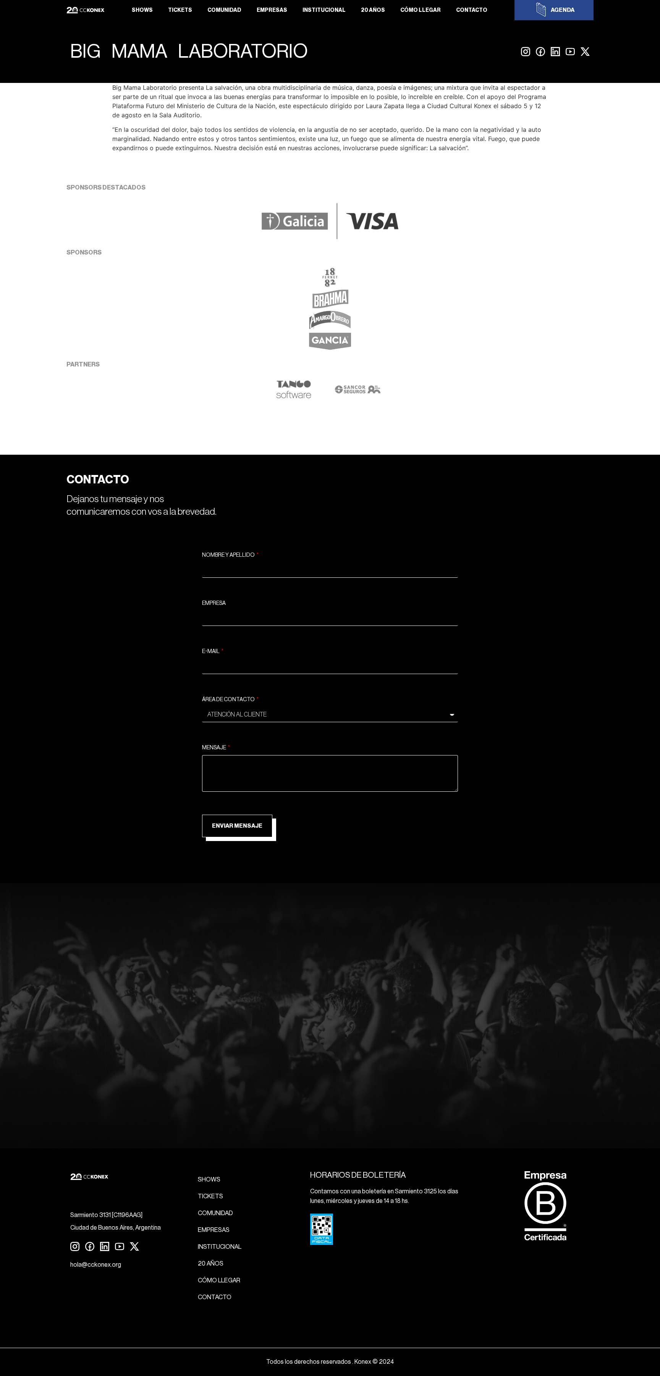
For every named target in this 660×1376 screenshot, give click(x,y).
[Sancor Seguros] (357, 396)
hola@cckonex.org (95, 1265)
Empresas (272, 10)
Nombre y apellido (229, 555)
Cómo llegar (420, 10)
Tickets (180, 10)
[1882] (330, 284)
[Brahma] (330, 306)
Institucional (324, 10)
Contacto (471, 10)
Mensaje (214, 747)
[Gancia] (330, 349)
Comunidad (224, 10)
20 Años (373, 10)
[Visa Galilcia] (330, 237)
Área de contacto (229, 699)
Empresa (214, 603)
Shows (142, 10)
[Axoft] (293, 396)
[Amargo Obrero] (330, 327)
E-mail (211, 651)
